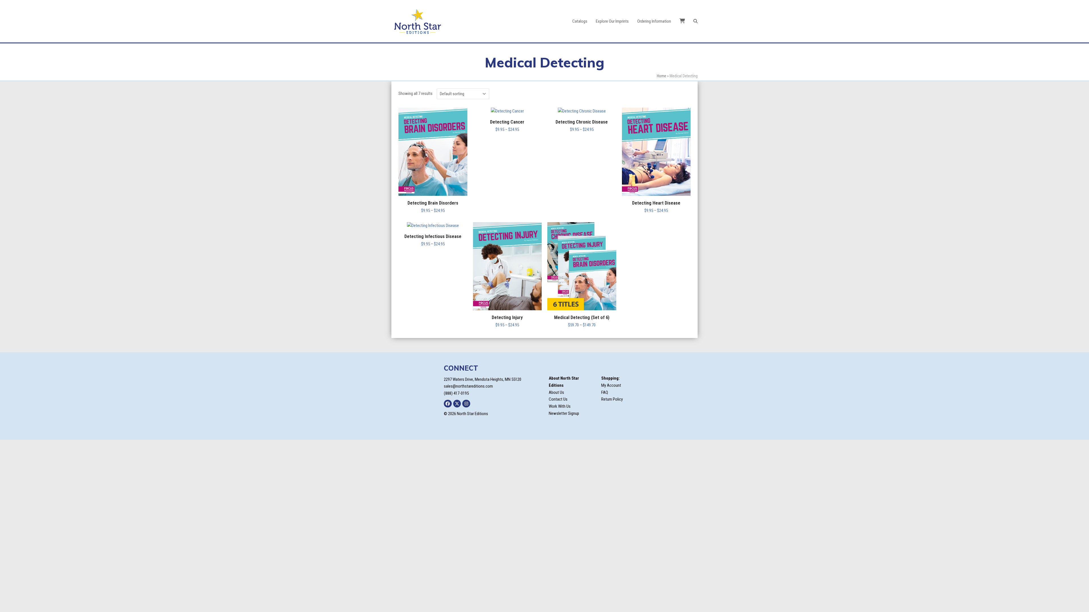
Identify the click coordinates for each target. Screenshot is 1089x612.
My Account (611, 385)
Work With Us (560, 406)
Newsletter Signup (564, 413)
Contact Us (558, 399)
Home (661, 76)
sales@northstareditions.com (468, 386)
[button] (695, 21)
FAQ (604, 392)
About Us (556, 392)
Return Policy (612, 399)
